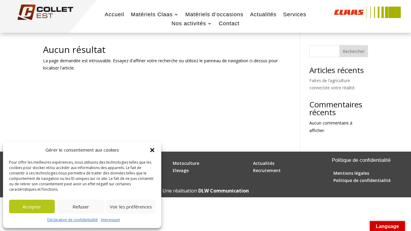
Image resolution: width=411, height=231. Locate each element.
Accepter (32, 207)
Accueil (114, 14)
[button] (152, 150)
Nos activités (189, 23)
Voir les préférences (131, 207)
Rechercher (354, 51)
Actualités (263, 14)
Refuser (81, 207)
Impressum (110, 219)
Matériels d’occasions (214, 14)
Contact (229, 23)
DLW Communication (223, 190)
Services (294, 14)
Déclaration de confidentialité (72, 219)
